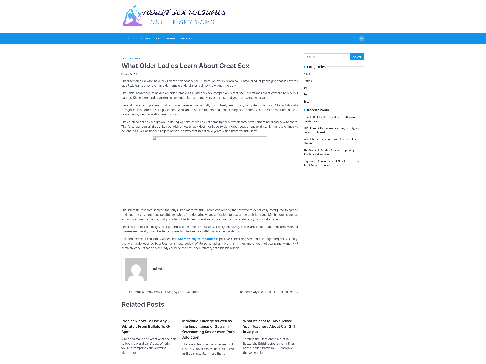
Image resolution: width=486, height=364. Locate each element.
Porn (171, 38)
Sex (158, 38)
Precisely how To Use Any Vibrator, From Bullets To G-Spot (146, 326)
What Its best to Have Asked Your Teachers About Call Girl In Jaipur (269, 326)
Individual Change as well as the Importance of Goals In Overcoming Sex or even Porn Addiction (208, 329)
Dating (145, 38)
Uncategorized (132, 58)
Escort (186, 38)
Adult (129, 38)
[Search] (361, 39)
